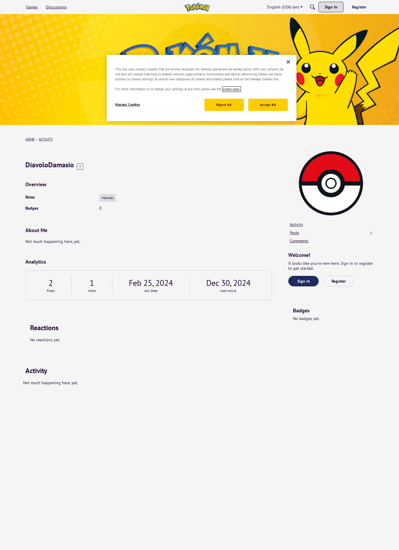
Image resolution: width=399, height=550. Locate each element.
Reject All (224, 105)
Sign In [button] (303, 281)
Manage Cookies (127, 104)
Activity (296, 224)
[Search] (312, 7)
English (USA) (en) (283, 7)
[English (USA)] (197, 7)
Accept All (268, 105)
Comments (299, 240)
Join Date (151, 290)
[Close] (288, 61)
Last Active (228, 290)
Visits (92, 290)
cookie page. (231, 89)
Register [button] (339, 281)
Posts (51, 290)
